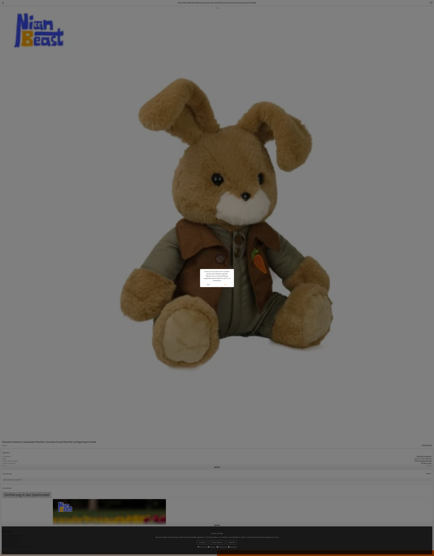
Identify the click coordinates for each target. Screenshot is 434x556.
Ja (225, 284)
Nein (208, 284)
